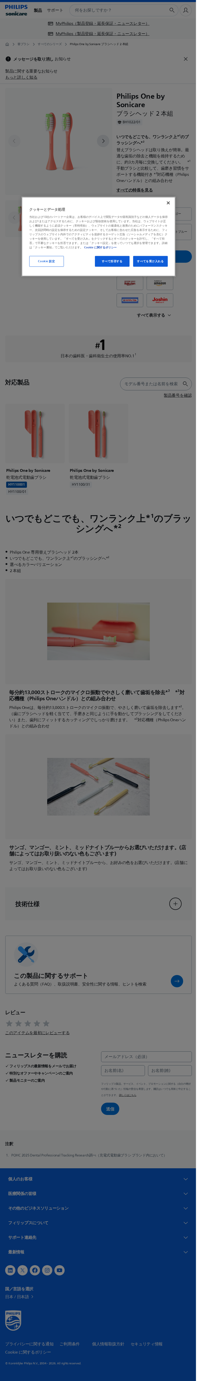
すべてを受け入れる (148, 261)
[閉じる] (166, 203)
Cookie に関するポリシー (98, 247)
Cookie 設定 (44, 261)
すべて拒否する (110, 261)
